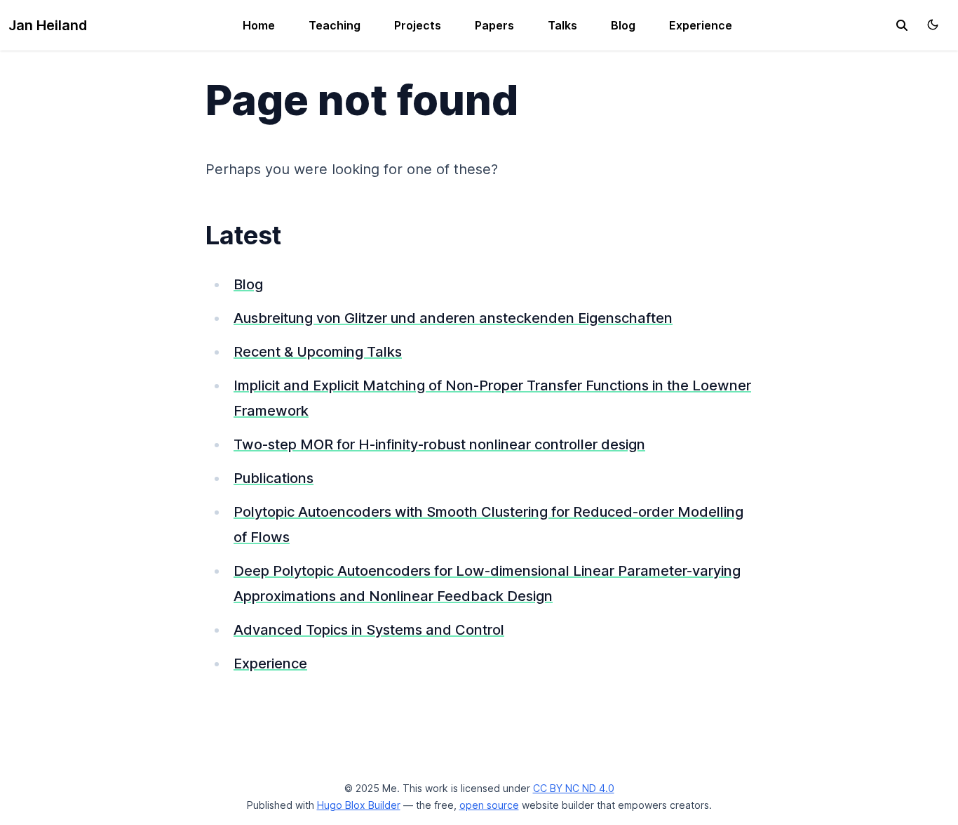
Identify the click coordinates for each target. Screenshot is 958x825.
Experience (700, 25)
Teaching (334, 25)
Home (259, 25)
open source (489, 805)
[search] (902, 25)
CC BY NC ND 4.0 (573, 788)
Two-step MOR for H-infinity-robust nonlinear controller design (439, 444)
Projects (417, 25)
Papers (494, 25)
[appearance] (932, 24)
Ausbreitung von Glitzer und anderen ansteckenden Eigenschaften (453, 318)
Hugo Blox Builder (358, 805)
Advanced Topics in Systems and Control (369, 629)
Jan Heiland (47, 25)
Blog (623, 25)
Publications (273, 478)
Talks (562, 25)
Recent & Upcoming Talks (318, 351)
